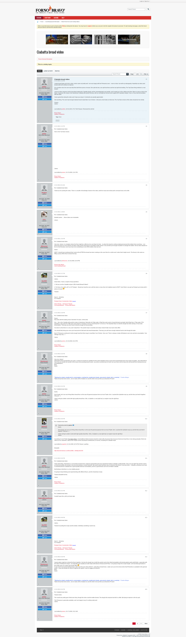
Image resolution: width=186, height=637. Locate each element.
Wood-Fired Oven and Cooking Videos (70, 21)
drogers (44, 192)
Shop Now (47, 18)
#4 (146, 212)
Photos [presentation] (57, 71)
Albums (56, 18)
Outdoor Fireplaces (59, 114)
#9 (146, 386)
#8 (146, 353)
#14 (146, 556)
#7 (146, 312)
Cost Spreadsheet (59, 305)
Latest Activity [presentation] (48, 71)
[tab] (40, 71)
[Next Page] (141, 74)
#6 (146, 273)
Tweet (45, 99)
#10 (146, 418)
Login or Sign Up (144, 1)
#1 (146, 79)
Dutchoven (44, 361)
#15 (146, 589)
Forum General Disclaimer (45, 59)
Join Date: (41, 93)
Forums (39, 18)
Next (146, 623)
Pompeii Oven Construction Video (63, 301)
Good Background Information (52, 21)
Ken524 (44, 281)
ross (44, 219)
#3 (146, 185)
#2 (146, 126)
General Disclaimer (133, 630)
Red (41, 630)
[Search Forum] (148, 9)
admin (63, 109)
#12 (146, 490)
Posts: (42, 94)
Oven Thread (57, 304)
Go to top (144, 630)
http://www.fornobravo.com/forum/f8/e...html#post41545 (68, 450)
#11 (146, 458)
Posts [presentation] (39, 71)
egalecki (44, 426)
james (44, 86)
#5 (146, 238)
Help (63, 18)
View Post (73, 425)
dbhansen (44, 246)
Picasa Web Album (70, 305)
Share (45, 96)
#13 (146, 517)
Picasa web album (59, 264)
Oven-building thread (59, 266)
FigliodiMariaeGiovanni (46, 498)
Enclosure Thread (67, 304)
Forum (41, 21)
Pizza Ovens (57, 113)
